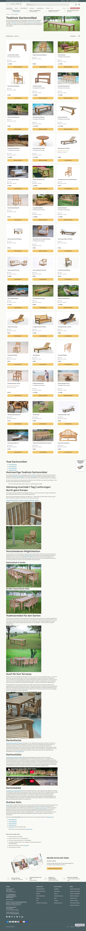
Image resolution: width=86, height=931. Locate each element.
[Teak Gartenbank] (68, 47)
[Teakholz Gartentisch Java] (43, 172)
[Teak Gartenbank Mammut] (17, 141)
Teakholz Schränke (74, 900)
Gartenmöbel (9, 8)
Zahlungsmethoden (40, 889)
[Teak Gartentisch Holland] (17, 47)
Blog (67, 0)
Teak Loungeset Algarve (12, 298)
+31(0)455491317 (17, 11)
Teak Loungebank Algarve (13, 179)
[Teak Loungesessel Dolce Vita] (43, 262)
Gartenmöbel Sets (12, 470)
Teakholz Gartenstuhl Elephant (39, 55)
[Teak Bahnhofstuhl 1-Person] (17, 376)
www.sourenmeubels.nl (11, 907)
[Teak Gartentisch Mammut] (43, 109)
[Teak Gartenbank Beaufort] (68, 78)
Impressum (78, 926)
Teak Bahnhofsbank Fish (38, 383)
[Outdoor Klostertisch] (68, 109)
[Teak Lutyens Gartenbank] (68, 435)
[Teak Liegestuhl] (43, 347)
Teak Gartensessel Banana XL (14, 414)
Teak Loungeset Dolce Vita (13, 270)
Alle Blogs (56, 889)
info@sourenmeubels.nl (11, 895)
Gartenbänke (14, 23)
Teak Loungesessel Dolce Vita (39, 270)
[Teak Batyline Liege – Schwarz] (68, 319)
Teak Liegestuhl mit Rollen (64, 148)
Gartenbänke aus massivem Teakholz (14, 790)
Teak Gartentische (13, 464)
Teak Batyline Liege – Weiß (64, 414)
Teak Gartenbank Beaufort (64, 86)
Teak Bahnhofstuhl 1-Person (13, 383)
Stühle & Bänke (23, 8)
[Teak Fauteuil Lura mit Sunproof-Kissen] (43, 231)
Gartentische (30, 21)
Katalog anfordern (58, 902)
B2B (68, 8)
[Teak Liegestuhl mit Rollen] (68, 141)
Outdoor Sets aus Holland (41, 807)
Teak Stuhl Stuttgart (62, 355)
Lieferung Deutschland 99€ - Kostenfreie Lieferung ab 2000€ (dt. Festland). (22, 500)
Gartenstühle (36, 21)
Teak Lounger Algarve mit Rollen (65, 239)
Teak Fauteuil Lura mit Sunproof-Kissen (41, 239)
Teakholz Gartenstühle (75, 891)
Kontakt (64, 8)
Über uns (63, 0)
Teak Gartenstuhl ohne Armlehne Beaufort (67, 179)
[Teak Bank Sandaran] (43, 78)
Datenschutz (72, 926)
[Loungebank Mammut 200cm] (43, 319)
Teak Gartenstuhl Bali (12, 355)
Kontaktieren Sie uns (58, 895)
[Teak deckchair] (43, 407)
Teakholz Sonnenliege (12, 326)
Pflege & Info (49, 817)
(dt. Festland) (26, 845)
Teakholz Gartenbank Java (64, 298)
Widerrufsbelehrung (40, 895)
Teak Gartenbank (61, 55)
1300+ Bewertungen (26, 0)
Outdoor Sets (9, 805)
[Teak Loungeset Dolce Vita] (17, 262)
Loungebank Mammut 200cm (39, 326)
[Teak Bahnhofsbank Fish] (43, 376)
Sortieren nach (9, 36)
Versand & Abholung (40, 891)
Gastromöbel (57, 891)
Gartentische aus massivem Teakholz (14, 743)
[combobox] (47, 4)
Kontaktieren (11, 826)
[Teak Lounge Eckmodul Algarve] (17, 231)
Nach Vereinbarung (22, 902)
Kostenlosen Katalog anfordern (54, 868)
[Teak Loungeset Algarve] (17, 291)
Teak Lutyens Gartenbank (63, 443)
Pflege (37, 898)
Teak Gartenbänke (13, 468)
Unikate (47, 8)
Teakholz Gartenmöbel (14, 14)
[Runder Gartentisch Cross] (68, 376)
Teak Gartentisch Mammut (39, 117)
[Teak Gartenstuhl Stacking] (17, 78)
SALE (55, 898)
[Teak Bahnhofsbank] (68, 200)
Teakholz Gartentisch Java (39, 179)
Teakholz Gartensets (74, 895)
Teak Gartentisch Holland (13, 55)
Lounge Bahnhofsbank (38, 207)
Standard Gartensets (29, 555)
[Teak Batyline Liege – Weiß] (68, 407)
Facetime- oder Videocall (41, 902)
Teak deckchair (36, 414)
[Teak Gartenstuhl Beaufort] (17, 200)
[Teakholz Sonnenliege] (17, 319)
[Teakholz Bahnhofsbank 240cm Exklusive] (43, 435)
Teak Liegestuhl (36, 355)
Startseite (7, 14)
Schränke (32, 8)
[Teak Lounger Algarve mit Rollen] (68, 231)
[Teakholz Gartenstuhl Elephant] (43, 47)
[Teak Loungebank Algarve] (17, 172)
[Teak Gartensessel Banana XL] (17, 407)
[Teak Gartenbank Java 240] (43, 291)
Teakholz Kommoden (74, 905)
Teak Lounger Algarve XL (13, 443)
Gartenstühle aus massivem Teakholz (14, 757)
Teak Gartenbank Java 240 (39, 298)
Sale (52, 8)
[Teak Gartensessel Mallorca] (68, 262)
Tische (16, 8)
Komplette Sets (40, 8)
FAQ (37, 900)
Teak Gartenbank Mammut (13, 148)
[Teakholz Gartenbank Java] (68, 291)
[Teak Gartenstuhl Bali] (17, 347)
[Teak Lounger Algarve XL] (17, 435)
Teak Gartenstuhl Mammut (13, 117)
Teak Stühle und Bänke (75, 902)
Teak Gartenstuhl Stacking (13, 86)
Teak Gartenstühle (13, 466)
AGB (67, 926)
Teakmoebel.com (10, 897)
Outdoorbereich (19, 751)
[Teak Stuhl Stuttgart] (68, 347)
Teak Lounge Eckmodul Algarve (14, 239)
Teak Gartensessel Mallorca (64, 270)
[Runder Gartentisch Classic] (43, 141)
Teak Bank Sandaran (37, 86)
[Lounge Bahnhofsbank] (43, 200)
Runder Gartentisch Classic (39, 148)
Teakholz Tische (73, 898)
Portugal (56, 900)
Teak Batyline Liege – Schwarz (64, 326)
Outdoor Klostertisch (62, 117)
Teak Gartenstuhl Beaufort (13, 207)
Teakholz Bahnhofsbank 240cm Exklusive (42, 443)
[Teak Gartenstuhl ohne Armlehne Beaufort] (68, 172)
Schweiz (38, 893)
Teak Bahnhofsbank (62, 207)
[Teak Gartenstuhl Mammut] (17, 109)
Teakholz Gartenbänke (75, 893)
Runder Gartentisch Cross (63, 383)
